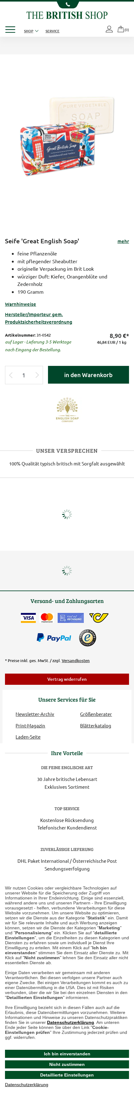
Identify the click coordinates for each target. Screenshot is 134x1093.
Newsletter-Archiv (35, 714)
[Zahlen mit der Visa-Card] (28, 618)
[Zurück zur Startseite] (67, 14)
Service (52, 30)
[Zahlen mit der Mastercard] (46, 618)
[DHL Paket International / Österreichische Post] (99, 618)
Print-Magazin (30, 725)
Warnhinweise (20, 304)
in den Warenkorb (88, 375)
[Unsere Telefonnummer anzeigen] (67, 5)
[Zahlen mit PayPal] (55, 638)
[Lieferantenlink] (67, 409)
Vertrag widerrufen (67, 679)
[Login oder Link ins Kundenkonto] (110, 30)
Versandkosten (76, 660)
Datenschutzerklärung (70, 1022)
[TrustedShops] (88, 638)
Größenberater (96, 714)
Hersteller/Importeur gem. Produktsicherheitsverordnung (38, 318)
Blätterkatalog (95, 725)
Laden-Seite (28, 737)
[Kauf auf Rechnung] (71, 618)
